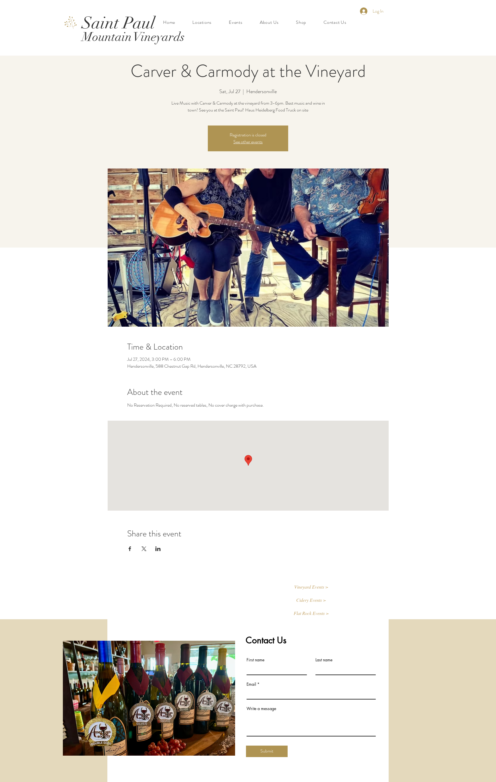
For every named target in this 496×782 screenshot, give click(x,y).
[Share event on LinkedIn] (158, 548)
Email (251, 684)
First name (255, 660)
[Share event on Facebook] (130, 548)
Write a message (261, 709)
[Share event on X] (144, 548)
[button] (311, 587)
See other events (248, 141)
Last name (323, 660)
